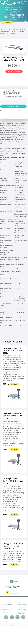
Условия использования (15, 624)
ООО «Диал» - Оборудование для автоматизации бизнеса (15, 625)
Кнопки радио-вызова (21, 609)
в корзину (14, 384)
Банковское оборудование (6, 609)
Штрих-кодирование (21, 604)
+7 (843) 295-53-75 (16, 15)
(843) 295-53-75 (16, 591)
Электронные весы (7, 612)
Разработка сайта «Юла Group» (7, 621)
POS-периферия (21, 607)
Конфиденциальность (4, 624)
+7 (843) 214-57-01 (16, 17)
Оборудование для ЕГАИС (6, 604)
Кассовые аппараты (6, 607)
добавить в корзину (14, 71)
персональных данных (8, 111)
